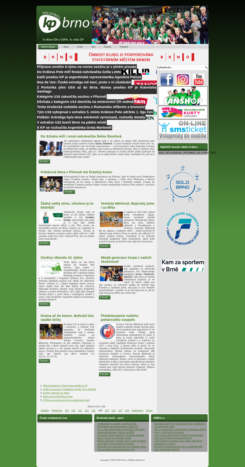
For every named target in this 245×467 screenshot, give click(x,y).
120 (73, 410)
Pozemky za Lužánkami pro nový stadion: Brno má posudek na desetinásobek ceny (121, 448)
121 (80, 410)
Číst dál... (44, 161)
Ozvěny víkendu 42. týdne (56, 393)
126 (114, 410)
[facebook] (167, 85)
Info (93, 47)
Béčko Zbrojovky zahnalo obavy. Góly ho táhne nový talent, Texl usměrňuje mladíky (121, 442)
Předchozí (57, 410)
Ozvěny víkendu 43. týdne (62, 258)
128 (127, 410)
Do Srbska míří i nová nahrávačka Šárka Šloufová (81, 136)
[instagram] (183, 85)
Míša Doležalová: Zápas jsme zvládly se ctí (65, 385)
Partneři (124, 47)
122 (87, 410)
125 (107, 410)
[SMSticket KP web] (182, 138)
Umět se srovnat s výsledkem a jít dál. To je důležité (69, 389)
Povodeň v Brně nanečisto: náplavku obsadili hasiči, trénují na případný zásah (120, 436)
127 (120, 410)
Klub (66, 47)
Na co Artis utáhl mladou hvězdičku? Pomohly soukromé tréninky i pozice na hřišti (121, 431)
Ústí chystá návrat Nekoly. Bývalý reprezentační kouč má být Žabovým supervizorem (178, 436)
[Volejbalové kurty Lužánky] (182, 118)
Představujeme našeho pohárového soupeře (119, 318)
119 (67, 410)
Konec (149, 410)
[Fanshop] (182, 104)
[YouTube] (199, 85)
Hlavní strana (48, 47)
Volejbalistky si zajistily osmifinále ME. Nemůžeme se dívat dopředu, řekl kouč (117, 425)
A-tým (80, 47)
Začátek (45, 410)
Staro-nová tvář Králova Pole (58, 396)
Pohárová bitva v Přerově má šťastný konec (76, 172)
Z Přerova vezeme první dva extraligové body (66, 400)
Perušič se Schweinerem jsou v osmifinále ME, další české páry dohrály (178, 448)
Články (107, 47)
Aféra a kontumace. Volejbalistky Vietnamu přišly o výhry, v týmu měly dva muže (180, 431)
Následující (137, 410)
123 (93, 410)
